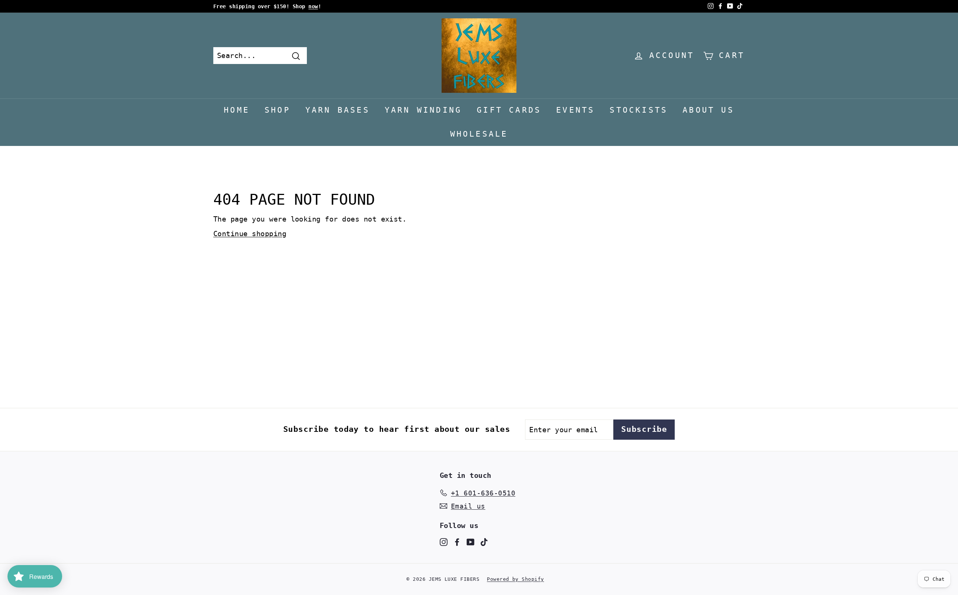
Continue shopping (249, 233)
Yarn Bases (337, 110)
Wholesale (479, 133)
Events (575, 110)
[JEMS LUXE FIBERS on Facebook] (457, 541)
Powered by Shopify (515, 579)
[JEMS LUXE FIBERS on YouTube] (471, 541)
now (313, 6)
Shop (277, 110)
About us (708, 110)
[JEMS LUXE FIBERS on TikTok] (484, 541)
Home (237, 110)
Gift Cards (509, 110)
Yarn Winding (423, 110)
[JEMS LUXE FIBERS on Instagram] (444, 541)
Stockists (639, 110)
